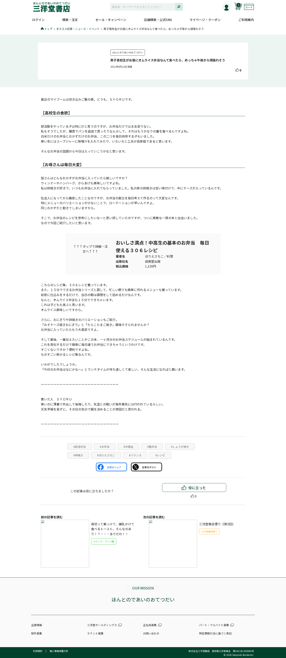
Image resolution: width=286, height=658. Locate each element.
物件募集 (36, 633)
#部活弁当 (79, 447)
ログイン (38, 19)
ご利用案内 (246, 19)
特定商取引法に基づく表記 (215, 633)
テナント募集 (95, 633)
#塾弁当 (152, 447)
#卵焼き (78, 455)
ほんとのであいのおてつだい (127, 52)
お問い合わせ (151, 633)
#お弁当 (105, 447)
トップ (48, 29)
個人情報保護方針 (59, 651)
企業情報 (36, 625)
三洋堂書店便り (209, 531)
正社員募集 (150, 625)
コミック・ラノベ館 (103, 541)
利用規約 (37, 651)
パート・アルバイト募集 (214, 625)
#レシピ (160, 455)
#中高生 (128, 447)
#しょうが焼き (180, 447)
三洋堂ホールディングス (102, 625)
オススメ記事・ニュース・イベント (78, 29)
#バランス (135, 455)
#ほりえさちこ (106, 455)
